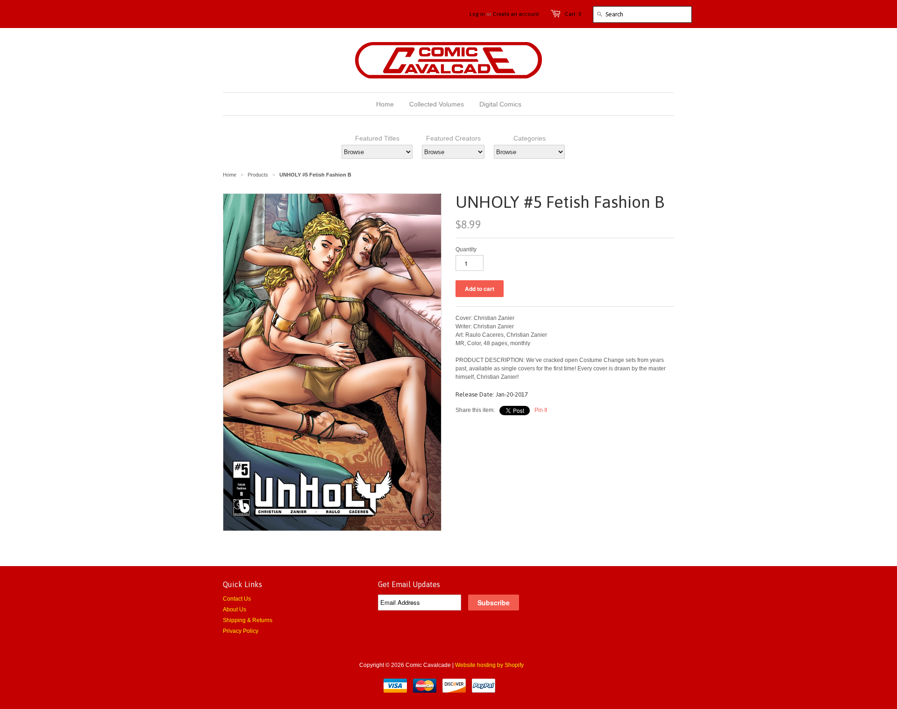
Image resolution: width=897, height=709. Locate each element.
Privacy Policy (240, 631)
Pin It (540, 410)
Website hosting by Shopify (489, 665)
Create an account (516, 14)
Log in (477, 14)
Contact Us (237, 599)
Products (258, 174)
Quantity (466, 249)
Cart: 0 (573, 14)
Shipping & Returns (247, 620)
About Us (234, 609)
